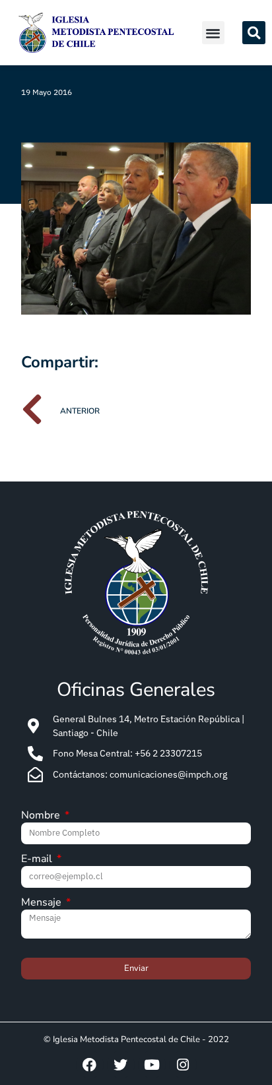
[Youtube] (152, 1064)
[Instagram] (183, 1064)
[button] (213, 32)
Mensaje (42, 903)
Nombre (42, 816)
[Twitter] (121, 1064)
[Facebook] (90, 1064)
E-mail (38, 859)
